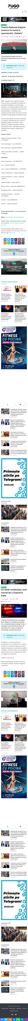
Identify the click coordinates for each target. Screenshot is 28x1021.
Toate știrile (14, 264)
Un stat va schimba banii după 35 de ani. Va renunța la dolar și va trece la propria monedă (18, 452)
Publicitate (18, 1008)
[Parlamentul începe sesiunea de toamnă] (5, 561)
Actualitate (4, 25)
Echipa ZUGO (12, 1008)
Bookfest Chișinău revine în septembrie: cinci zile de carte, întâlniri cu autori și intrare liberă (6, 296)
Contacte (24, 1008)
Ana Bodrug (5, 36)
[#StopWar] (13, 7)
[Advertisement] (14, 385)
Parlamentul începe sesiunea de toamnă (14, 267)
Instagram (9, 67)
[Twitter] (8, 239)
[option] (13, 6)
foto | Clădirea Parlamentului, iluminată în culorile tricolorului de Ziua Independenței (6, 316)
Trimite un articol (14, 1010)
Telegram (20, 65)
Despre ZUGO (5, 1008)
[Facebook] (5, 239)
